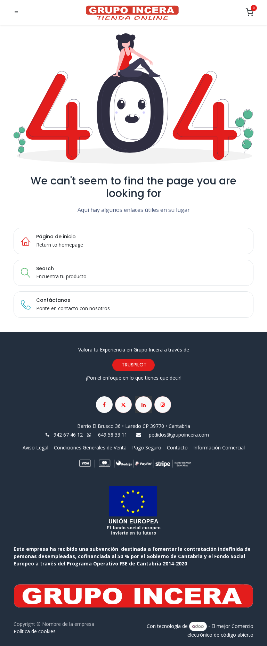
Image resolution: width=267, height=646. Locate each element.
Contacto (177, 447)
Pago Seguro (146, 447)
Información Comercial (219, 447)
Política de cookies (35, 631)
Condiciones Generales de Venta (90, 447)
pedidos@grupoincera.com (179, 434)
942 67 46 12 (68, 434)
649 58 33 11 (113, 434)
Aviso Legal (36, 447)
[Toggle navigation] (16, 13)
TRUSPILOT (133, 364)
